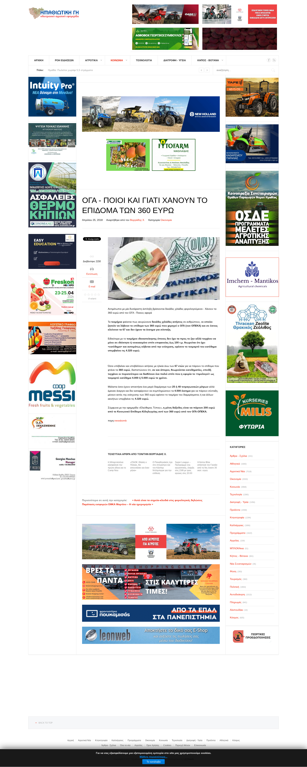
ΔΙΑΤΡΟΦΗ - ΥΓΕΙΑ (174, 60)
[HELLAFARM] (52, 97)
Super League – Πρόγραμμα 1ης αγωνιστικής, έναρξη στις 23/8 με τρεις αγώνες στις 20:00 (184, 467)
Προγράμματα (134, 740)
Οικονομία (166, 220)
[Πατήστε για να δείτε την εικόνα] (164, 268)
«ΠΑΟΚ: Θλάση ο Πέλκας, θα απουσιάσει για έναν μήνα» (139, 466)
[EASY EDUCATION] (52, 251)
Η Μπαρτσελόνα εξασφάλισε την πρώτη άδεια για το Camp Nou (117, 466)
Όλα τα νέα (125, 745)
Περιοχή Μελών (182, 745)
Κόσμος (236, 740)
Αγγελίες (138, 745)
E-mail (92, 286)
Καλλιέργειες (117, 740)
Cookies (167, 745)
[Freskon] (52, 295)
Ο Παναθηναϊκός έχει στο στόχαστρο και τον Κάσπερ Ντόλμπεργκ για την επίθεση (163, 467)
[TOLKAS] (52, 139)
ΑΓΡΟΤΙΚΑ (91, 60)
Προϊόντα (211, 740)
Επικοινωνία (200, 745)
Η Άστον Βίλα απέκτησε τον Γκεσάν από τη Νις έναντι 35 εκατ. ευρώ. (207, 466)
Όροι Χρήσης (153, 745)
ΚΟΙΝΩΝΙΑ (117, 60)
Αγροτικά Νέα (84, 740)
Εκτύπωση (91, 274)
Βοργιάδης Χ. (137, 220)
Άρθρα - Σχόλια (108, 745)
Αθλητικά (224, 740)
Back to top (46, 723)
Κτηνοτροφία (101, 740)
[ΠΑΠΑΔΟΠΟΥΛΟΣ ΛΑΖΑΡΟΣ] (52, 194)
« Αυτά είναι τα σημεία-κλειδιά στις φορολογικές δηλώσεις (167, 500)
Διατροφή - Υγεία (194, 740)
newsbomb (120, 420)
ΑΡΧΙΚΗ (38, 60)
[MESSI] (52, 385)
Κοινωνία (163, 740)
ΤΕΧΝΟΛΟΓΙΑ (144, 60)
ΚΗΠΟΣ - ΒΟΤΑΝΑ (208, 60)
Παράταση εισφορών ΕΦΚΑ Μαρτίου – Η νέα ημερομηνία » (117, 504)
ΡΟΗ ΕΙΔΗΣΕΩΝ (64, 60)
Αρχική (70, 740)
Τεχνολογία (177, 740)
